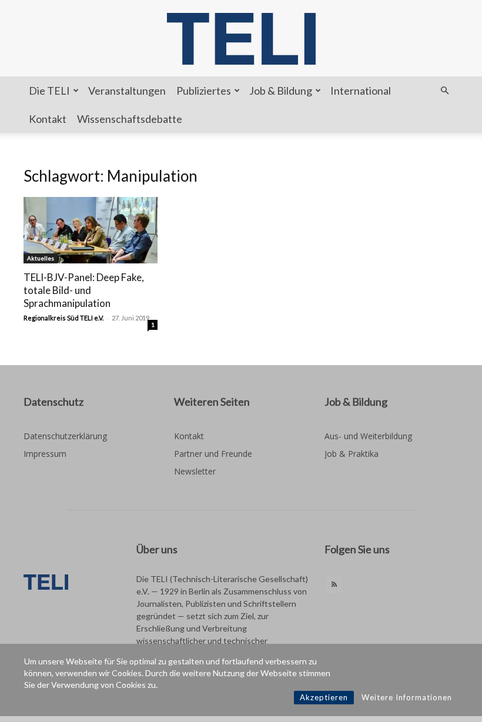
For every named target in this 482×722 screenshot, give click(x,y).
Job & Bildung (280, 90)
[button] (444, 90)
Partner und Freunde (213, 453)
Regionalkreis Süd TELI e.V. (63, 318)
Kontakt (47, 118)
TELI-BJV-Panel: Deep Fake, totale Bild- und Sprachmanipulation (84, 290)
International (360, 90)
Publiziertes (203, 90)
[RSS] (333, 585)
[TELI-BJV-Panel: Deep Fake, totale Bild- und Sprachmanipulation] (91, 230)
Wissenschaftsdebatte (129, 118)
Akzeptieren (324, 697)
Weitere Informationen (407, 697)
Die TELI (49, 90)
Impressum (45, 453)
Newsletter (195, 471)
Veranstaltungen (127, 90)
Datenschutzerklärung (65, 436)
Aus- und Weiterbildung (368, 436)
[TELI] (241, 38)
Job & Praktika (351, 453)
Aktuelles (40, 258)
